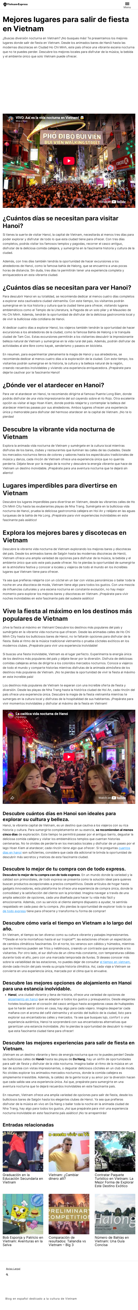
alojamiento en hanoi (23, 999)
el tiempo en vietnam (115, 962)
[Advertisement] (69, 86)
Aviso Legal (13, 1268)
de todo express (14, 911)
